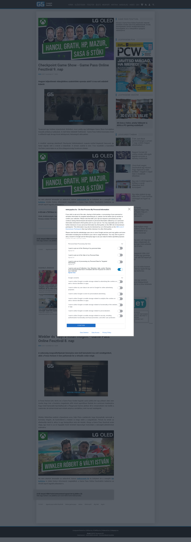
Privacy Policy (106, 332)
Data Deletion (84, 332)
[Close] (130, 210)
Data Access (95, 332)
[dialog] (95, 271)
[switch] (120, 248)
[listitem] (95, 244)
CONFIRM (81, 325)
